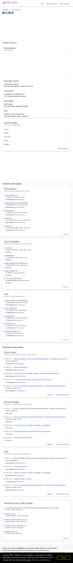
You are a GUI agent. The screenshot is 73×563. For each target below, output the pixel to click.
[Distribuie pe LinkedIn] (12, 13)
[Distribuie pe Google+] (9, 13)
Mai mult (65, 234)
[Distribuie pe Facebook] (3, 13)
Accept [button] (63, 558)
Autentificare (52, 4)
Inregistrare (65, 4)
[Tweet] (6, 13)
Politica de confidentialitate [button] (41, 560)
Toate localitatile (62, 148)
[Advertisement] (17, 27)
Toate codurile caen (62, 395)
